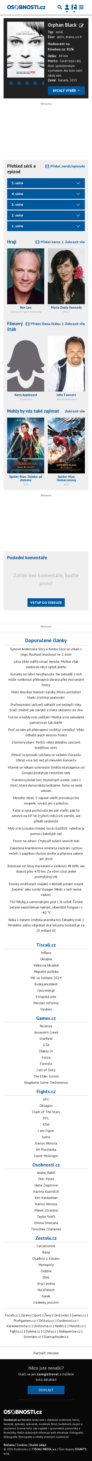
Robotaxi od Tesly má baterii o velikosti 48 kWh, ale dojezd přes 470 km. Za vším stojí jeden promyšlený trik (46, 871)
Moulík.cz (76, 1326)
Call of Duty (46, 1070)
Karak (46, 1296)
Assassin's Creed (46, 1032)
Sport (37, 1315)
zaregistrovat (48, 1374)
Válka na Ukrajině (46, 965)
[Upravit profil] (81, 25)
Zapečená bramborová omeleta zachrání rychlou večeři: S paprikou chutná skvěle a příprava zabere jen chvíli (46, 853)
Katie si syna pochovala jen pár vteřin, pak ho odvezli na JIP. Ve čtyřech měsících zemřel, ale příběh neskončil (46, 815)
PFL (46, 1118)
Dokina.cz (33, 1331)
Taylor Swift (46, 1216)
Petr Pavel (46, 1179)
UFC (46, 1099)
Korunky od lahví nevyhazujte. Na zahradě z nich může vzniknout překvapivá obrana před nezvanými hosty (46, 679)
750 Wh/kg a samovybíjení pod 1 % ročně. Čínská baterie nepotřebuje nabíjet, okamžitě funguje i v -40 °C (46, 907)
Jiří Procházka (46, 1149)
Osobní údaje (37, 1445)
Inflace (46, 952)
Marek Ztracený (46, 1210)
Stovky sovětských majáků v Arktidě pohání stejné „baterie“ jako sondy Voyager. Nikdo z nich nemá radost (46, 889)
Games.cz (46, 1018)
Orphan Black (62, 25)
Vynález (46, 1009)
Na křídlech (46, 1290)
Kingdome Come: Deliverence (46, 1082)
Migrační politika (46, 971)
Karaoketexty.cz (18, 1326)
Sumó (46, 1137)
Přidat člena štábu (45, 323)
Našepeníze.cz (70, 1331)
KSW (46, 1124)
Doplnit (46, 1390)
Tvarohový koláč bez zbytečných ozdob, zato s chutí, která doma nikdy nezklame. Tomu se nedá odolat (46, 785)
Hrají (12, 242)
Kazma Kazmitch (46, 1191)
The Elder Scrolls (46, 1076)
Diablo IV (46, 1051)
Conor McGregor (46, 1155)
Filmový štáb (15, 326)
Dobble (46, 1271)
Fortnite (46, 1063)
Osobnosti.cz (46, 1165)
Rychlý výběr (65, 90)
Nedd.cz (61, 1326)
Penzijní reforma (46, 1003)
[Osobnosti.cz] (26, 7)
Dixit (46, 1277)
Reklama (9, 1445)
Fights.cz (46, 1091)
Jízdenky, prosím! (46, 1302)
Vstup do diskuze (46, 602)
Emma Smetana (46, 1222)
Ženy (47, 1315)
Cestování (61, 1315)
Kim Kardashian (46, 1197)
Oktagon (46, 1105)
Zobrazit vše (75, 242)
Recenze (46, 1026)
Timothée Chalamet (46, 1229)
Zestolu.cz (46, 1238)
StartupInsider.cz (56, 1336)
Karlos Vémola (46, 1143)
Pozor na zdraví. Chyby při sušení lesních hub (46, 841)
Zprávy (26, 1315)
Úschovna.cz (42, 1326)
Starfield (46, 1038)
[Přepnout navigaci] (67, 7)
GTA (46, 1045)
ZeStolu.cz (46, 1320)
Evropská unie (46, 996)
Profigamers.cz (25, 1320)
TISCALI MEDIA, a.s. (44, 1449)
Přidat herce (50, 242)
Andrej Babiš (46, 1172)
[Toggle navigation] (81, 7)
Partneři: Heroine (46, 1353)
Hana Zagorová (46, 1185)
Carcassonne (46, 1246)
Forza (46, 1057)
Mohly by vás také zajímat (33, 411)
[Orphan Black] (25, 49)
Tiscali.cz (46, 945)
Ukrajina (46, 959)
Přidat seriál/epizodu (67, 166)
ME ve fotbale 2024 (46, 977)
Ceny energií (46, 990)
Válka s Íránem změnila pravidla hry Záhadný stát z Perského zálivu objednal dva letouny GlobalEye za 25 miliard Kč (46, 925)
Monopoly (46, 1264)
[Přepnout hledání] (59, 7)
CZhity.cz (49, 1331)
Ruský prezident (46, 984)
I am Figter (46, 1130)
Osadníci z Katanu (46, 1258)
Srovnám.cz (32, 1336)
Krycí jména (46, 1283)
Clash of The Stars (46, 1112)
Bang (46, 1252)
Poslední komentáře (27, 558)
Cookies (22, 1445)
